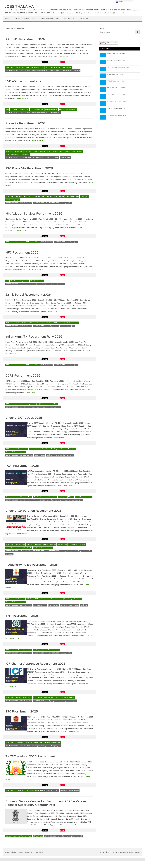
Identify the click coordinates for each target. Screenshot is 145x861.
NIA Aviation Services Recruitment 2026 (33, 213)
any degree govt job (12, 200)
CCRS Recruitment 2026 (22, 375)
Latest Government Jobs (83, 497)
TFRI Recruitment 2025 (22, 616)
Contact (20, 852)
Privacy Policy (39, 852)
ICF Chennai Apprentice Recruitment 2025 (35, 664)
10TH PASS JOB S (12, 203)
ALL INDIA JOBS (25, 70)
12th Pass (9, 67)
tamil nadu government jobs (55, 455)
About (13, 852)
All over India (34, 449)
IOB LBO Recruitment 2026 (116, 95)
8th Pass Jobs (84, 18)
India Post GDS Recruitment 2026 (118, 67)
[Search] (137, 32)
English (106, 43)
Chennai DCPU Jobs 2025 (23, 418)
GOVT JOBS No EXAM (52, 67)
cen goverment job (51, 109)
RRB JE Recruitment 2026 (115, 81)
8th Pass (53, 545)
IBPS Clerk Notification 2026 (116, 109)
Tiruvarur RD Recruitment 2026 (117, 53)
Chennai (63, 449)
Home (7, 18)
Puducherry (68, 599)
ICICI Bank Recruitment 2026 (116, 116)
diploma (67, 500)
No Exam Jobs (66, 67)
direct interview (55, 70)
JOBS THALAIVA (19, 6)
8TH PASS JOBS (38, 551)
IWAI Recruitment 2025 (22, 466)
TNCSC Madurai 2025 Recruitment (30, 756)
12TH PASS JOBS (12, 70)
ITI (34, 698)
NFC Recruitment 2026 (21, 252)
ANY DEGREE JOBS (52, 158)
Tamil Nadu (71, 449)
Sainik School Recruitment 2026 (28, 294)
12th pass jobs (19, 67)
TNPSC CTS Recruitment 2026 (117, 102)
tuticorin (61, 284)
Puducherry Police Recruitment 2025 (31, 565)
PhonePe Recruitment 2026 (25, 123)
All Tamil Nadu (44, 449)
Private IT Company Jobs (14, 151)
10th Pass (27, 151)
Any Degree (84, 197)
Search (101, 28)
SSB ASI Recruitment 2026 (24, 81)
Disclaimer (28, 852)
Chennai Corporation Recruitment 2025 (33, 511)
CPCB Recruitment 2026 (115, 74)
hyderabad (41, 284)
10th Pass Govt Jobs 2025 (41, 151)
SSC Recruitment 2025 (21, 711)
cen (42, 67)
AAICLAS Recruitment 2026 (25, 39)
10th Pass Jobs (69, 18)
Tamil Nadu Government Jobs (24, 18)
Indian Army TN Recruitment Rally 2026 (33, 336)
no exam (77, 70)
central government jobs (40, 70)
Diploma (71, 497)
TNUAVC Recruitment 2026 (116, 60)
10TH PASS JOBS (12, 158)
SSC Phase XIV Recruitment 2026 (29, 168)
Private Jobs (25, 155)
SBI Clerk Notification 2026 (116, 88)
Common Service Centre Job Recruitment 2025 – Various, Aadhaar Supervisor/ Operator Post (46, 803)
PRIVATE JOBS (65, 158)
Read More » (64, 56)
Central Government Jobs (49, 18)
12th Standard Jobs (32, 67)
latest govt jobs (67, 70)
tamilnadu (70, 455)
